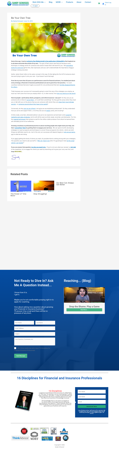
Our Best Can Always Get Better (65, 184)
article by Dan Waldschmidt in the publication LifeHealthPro (46, 61)
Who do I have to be (43, 141)
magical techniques (19, 119)
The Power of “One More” (18, 195)
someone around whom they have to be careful (32, 104)
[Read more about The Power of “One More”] (21, 186)
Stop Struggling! (40, 194)
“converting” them (20, 128)
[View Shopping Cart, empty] (99, 3)
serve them (30, 100)
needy (48, 110)
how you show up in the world (66, 93)
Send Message (20, 356)
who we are (69, 132)
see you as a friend (29, 108)
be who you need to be (38, 147)
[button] (44, 2)
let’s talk (73, 147)
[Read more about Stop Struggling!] (43, 186)
